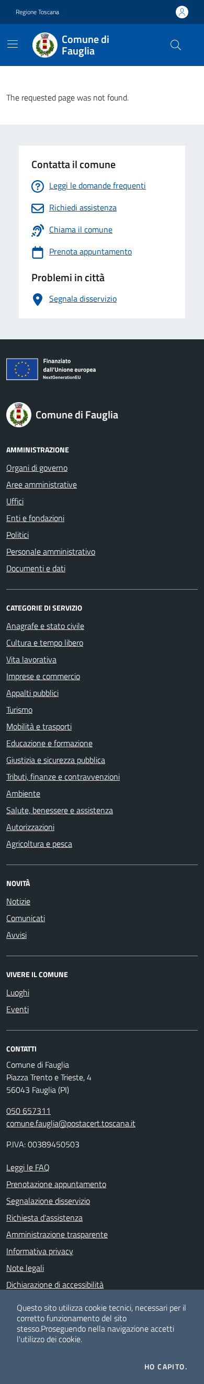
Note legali (25, 1267)
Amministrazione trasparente (57, 1234)
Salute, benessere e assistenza (59, 810)
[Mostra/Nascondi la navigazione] (12, 44)
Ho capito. (165, 1366)
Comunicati (25, 918)
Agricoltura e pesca (39, 843)
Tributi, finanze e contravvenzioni (63, 776)
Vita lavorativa (31, 659)
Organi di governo (36, 467)
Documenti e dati (35, 568)
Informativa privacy (39, 1251)
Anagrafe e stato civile (45, 625)
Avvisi (16, 934)
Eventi (17, 1009)
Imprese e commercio (43, 676)
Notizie (18, 901)
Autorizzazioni (30, 827)
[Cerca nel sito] (175, 45)
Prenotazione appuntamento (56, 1184)
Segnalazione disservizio (48, 1200)
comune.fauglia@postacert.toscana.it (70, 1123)
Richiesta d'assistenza (44, 1217)
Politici (17, 534)
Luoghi (17, 992)
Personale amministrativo (50, 551)
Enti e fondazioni (35, 518)
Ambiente (23, 793)
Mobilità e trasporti (39, 726)
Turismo (19, 709)
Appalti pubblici (32, 693)
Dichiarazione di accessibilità (55, 1284)
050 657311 (28, 1110)
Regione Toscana (37, 12)
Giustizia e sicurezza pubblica (55, 760)
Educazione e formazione (49, 743)
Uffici (15, 501)
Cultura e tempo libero (44, 642)
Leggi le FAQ (28, 1167)
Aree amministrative (41, 484)
